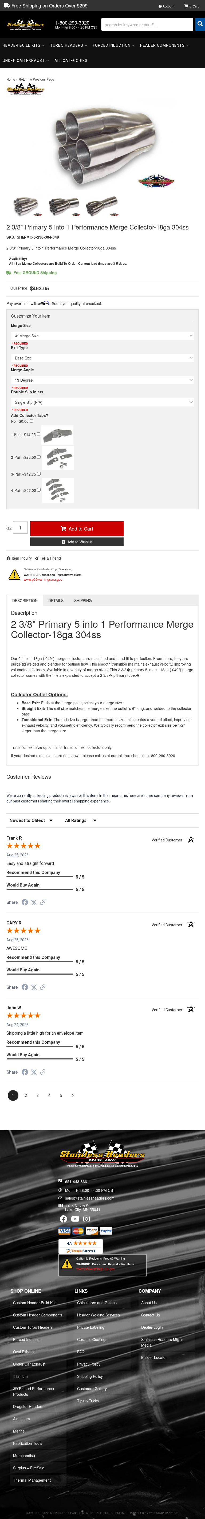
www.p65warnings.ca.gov (43, 579)
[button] (153, 24)
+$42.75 (24, 474)
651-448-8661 (77, 1181)
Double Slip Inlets (27, 391)
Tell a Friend (50, 558)
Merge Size (21, 325)
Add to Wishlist (80, 541)
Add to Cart (81, 528)
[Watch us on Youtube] (75, 1220)
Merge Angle (22, 369)
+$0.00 (20, 421)
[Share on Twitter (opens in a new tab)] (34, 902)
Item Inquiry (22, 558)
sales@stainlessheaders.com (90, 1198)
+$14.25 (24, 434)
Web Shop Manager (163, 1513)
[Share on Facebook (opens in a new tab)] (25, 903)
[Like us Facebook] (63, 1220)
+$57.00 (24, 490)
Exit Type (19, 347)
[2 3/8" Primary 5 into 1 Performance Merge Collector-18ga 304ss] (102, 144)
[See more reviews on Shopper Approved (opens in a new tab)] (43, 903)
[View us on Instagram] (86, 1220)
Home (10, 79)
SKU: (10, 237)
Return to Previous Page (36, 79)
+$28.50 (24, 457)
